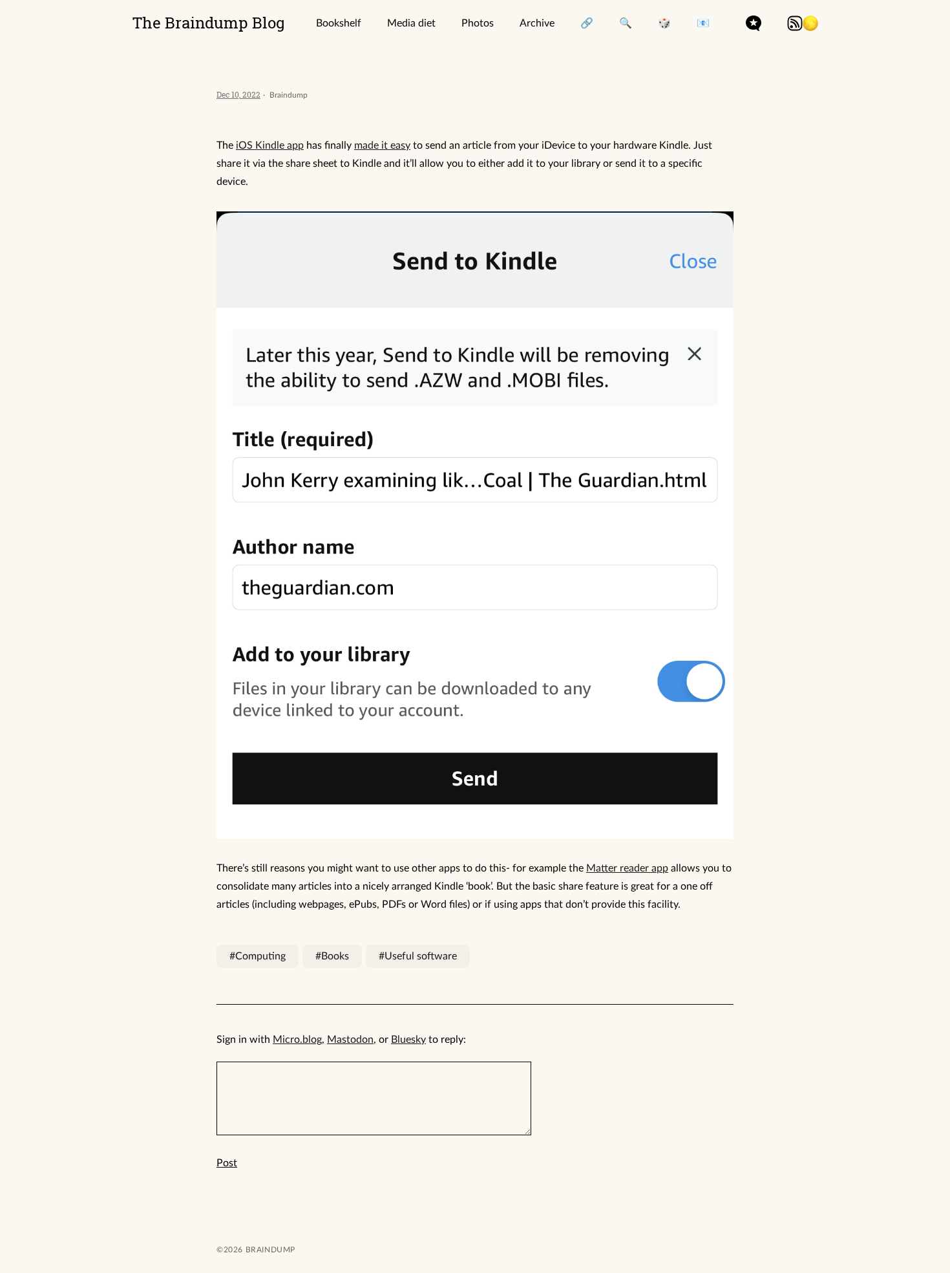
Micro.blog (297, 1039)
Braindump (269, 1250)
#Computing (257, 956)
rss (795, 23)
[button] (810, 23)
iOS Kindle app (270, 145)
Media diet (411, 23)
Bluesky (408, 1039)
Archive (537, 23)
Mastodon (350, 1039)
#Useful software (418, 956)
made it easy (382, 145)
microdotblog (753, 23)
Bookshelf (338, 23)
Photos (477, 23)
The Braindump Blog (208, 22)
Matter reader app (627, 868)
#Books (332, 956)
